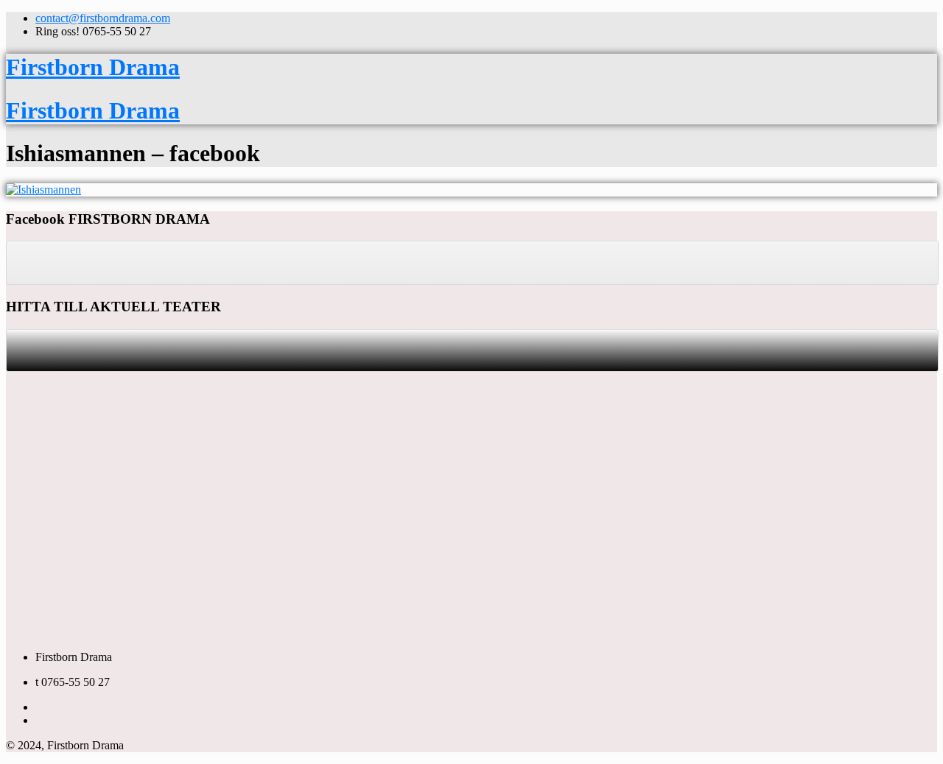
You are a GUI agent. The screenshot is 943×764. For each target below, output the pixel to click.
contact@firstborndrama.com (102, 18)
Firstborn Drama (93, 67)
